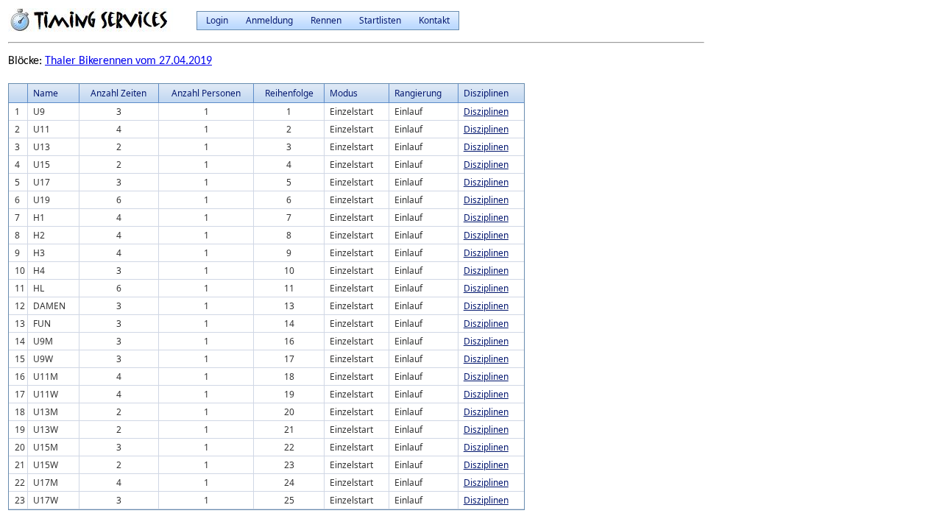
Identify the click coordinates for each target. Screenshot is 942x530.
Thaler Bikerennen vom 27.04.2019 (128, 61)
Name (45, 93)
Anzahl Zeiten (118, 93)
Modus (344, 93)
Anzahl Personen (206, 93)
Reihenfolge (289, 93)
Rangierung (418, 93)
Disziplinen (486, 111)
